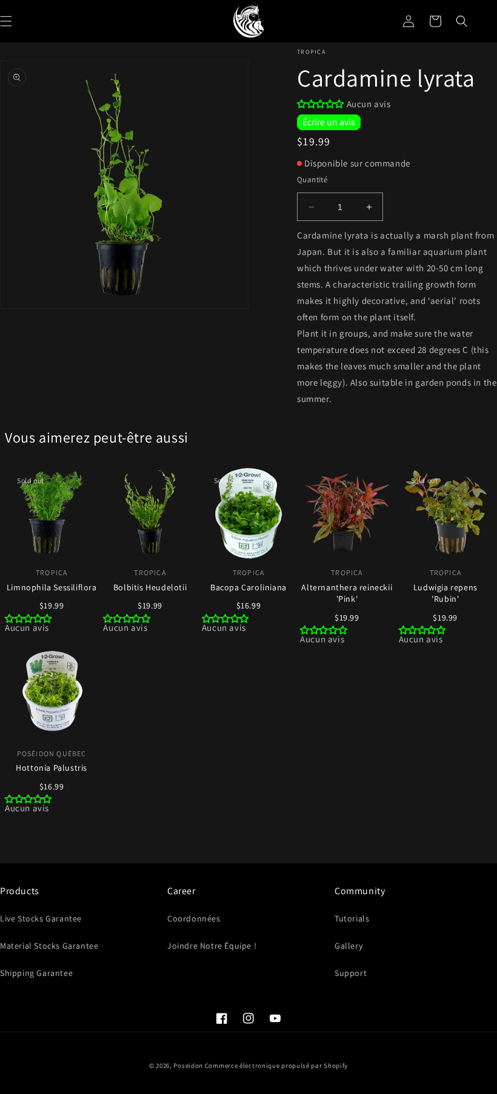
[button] (462, 21)
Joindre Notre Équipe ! (211, 945)
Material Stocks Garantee (49, 945)
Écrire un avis (328, 122)
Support (351, 972)
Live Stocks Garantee (41, 918)
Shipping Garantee (36, 972)
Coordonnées (194, 918)
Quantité (312, 179)
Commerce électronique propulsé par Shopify (276, 1065)
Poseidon (188, 1065)
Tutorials (352, 918)
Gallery (348, 945)
